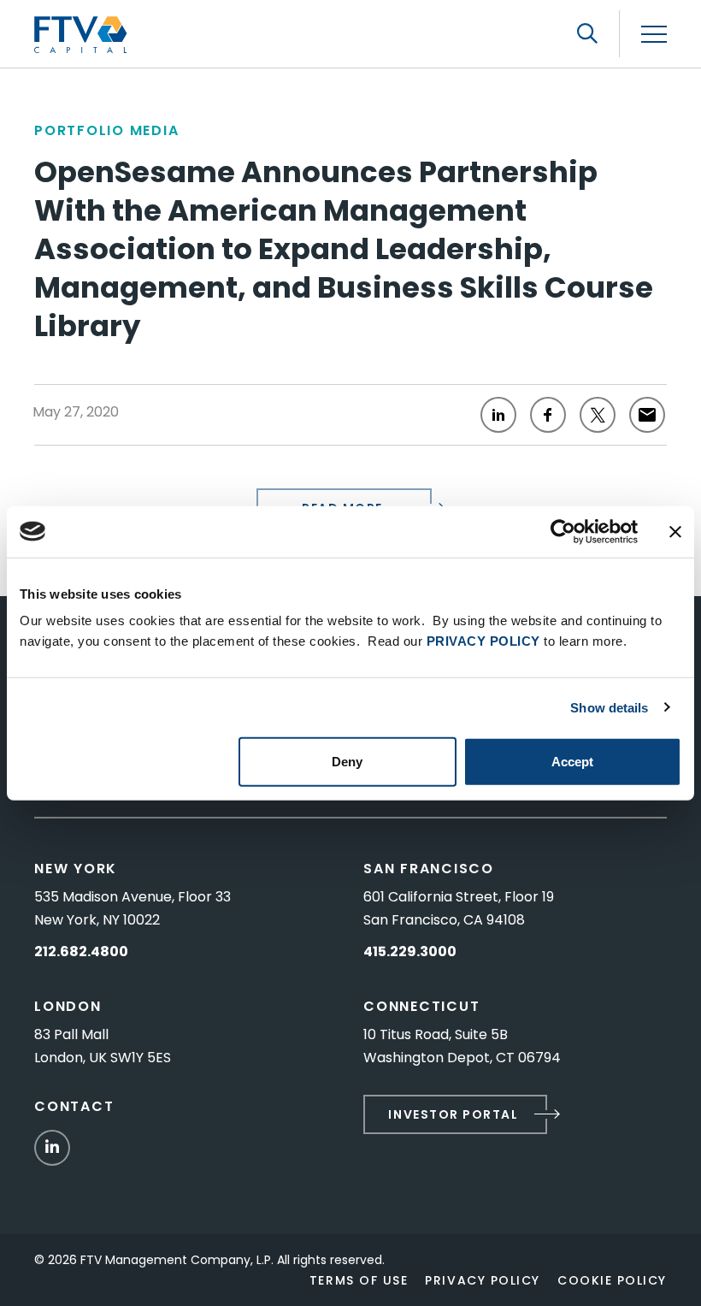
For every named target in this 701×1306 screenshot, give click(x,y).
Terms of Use (358, 1280)
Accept (572, 761)
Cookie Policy (612, 1280)
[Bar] (654, 35)
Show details (609, 707)
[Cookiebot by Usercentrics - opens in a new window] (563, 531)
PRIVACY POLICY (483, 641)
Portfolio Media (106, 130)
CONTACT (74, 1106)
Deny (347, 761)
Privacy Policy (482, 1280)
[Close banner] (675, 531)
